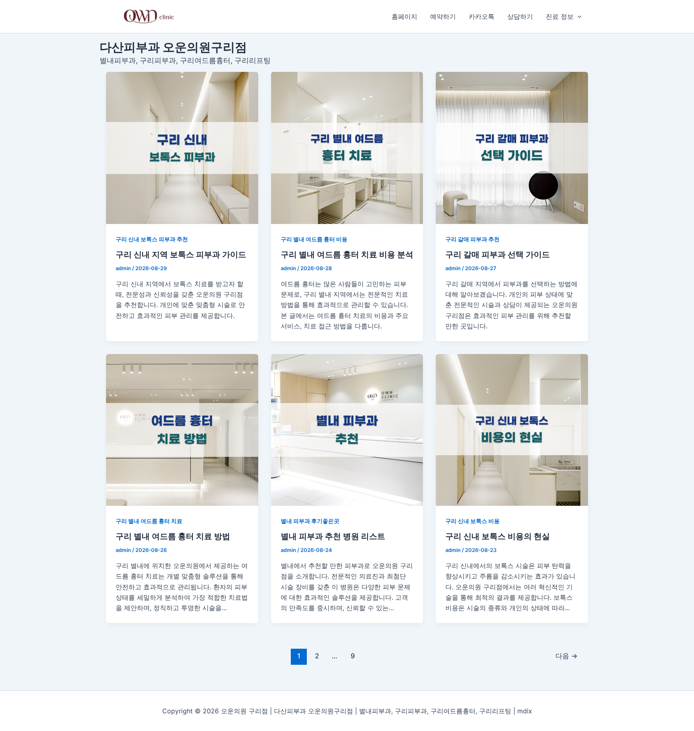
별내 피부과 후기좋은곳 (310, 520)
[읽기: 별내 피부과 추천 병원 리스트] (347, 430)
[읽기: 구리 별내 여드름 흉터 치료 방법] (182, 430)
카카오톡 (481, 16)
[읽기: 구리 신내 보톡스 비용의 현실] (512, 430)
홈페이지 (404, 16)
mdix (524, 711)
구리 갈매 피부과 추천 (472, 239)
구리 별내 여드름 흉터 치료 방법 (173, 536)
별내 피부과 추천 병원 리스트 (333, 536)
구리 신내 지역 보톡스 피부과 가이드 (181, 254)
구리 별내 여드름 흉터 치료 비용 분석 (347, 254)
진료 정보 (560, 16)
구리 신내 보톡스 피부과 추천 (152, 239)
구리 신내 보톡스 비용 (472, 520)
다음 (566, 656)
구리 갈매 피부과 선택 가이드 (497, 254)
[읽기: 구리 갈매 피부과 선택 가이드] (512, 148)
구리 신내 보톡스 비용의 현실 (497, 536)
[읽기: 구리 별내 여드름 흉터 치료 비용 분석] (347, 148)
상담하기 (520, 16)
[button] (578, 16)
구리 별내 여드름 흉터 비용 (314, 239)
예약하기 (443, 16)
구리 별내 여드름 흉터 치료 (149, 520)
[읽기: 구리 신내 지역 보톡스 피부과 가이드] (182, 148)
